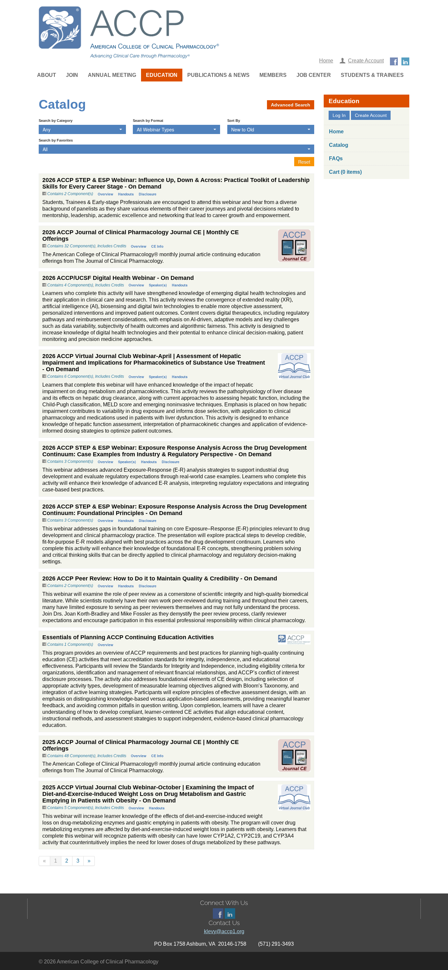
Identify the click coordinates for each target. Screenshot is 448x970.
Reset (304, 161)
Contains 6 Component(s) (70, 376)
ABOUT (46, 75)
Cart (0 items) (345, 172)
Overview (105, 194)
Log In (339, 115)
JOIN (72, 75)
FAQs (336, 158)
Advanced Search (290, 104)
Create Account (366, 60)
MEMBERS (273, 75)
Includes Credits (111, 246)
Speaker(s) (158, 284)
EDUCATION (161, 75)
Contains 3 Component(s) (70, 461)
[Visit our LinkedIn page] (405, 60)
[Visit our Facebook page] (394, 60)
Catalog (338, 145)
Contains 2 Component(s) (70, 194)
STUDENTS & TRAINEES (372, 75)
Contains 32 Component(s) (71, 246)
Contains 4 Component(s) (70, 285)
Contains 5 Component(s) (70, 807)
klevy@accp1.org (224, 931)
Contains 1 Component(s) (70, 644)
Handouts (126, 194)
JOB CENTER (313, 75)
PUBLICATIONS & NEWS (218, 75)
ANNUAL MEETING (112, 75)
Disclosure (147, 194)
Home (326, 60)
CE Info (157, 246)
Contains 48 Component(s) (71, 756)
